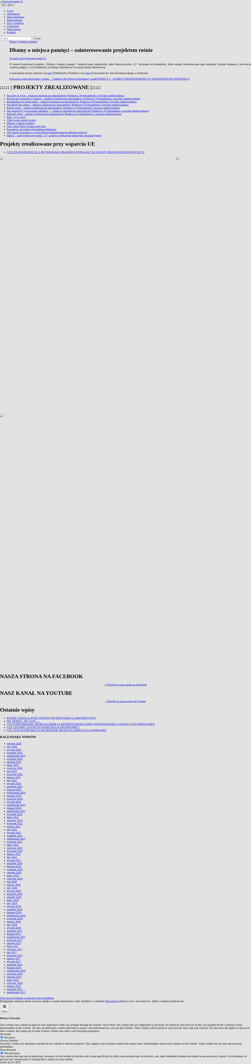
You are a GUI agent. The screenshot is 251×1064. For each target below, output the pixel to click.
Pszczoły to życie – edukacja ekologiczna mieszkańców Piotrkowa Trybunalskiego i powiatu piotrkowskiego (65, 95)
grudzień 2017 (14, 930)
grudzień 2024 (14, 786)
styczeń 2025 (14, 783)
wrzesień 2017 (15, 940)
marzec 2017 (14, 958)
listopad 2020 (14, 866)
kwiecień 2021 (15, 851)
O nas (10, 10)
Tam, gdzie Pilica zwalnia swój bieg (26, 126)
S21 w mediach (15, 23)
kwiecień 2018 (15, 918)
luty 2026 (12, 746)
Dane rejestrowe (15, 17)
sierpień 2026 (14, 743)
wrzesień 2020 (15, 869)
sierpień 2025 (14, 762)
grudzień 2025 (14, 752)
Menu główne (7, 5)
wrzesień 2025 (15, 758)
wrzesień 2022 (15, 814)
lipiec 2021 (13, 844)
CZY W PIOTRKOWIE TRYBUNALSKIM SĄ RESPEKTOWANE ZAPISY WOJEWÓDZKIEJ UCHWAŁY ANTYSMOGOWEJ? (81, 724)
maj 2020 (12, 881)
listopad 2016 (14, 967)
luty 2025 (12, 780)
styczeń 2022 (14, 832)
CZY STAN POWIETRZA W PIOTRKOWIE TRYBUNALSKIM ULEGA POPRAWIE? (57, 730)
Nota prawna (14, 29)
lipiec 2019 (13, 900)
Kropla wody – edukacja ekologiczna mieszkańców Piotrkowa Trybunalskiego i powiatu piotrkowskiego (63, 107)
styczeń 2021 (14, 860)
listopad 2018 (14, 912)
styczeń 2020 (14, 891)
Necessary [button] (5, 1034)
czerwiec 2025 (15, 768)
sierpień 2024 (14, 795)
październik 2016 (16, 970)
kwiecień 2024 (15, 798)
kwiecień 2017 (15, 955)
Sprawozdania (14, 20)
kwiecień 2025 (15, 774)
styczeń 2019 (14, 906)
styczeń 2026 (14, 749)
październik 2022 (16, 811)
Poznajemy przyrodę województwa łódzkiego (31, 129)
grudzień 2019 (14, 894)
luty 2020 (12, 887)
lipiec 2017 (13, 946)
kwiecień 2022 (15, 823)
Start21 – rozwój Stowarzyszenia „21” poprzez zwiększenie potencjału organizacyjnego (54, 135)
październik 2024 (16, 792)
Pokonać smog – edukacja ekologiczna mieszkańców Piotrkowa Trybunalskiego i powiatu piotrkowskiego (64, 114)
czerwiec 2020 (15, 878)
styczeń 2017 (14, 961)
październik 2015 (16, 992)
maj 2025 (12, 771)
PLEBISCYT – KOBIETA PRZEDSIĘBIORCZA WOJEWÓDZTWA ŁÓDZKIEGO (134, 78)
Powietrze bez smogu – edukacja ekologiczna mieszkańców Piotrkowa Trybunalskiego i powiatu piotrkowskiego (68, 104)
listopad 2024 (14, 789)
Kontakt (11, 32)
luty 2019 (12, 903)
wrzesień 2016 (15, 973)
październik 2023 (16, 805)
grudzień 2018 (14, 909)
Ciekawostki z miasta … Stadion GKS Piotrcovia (44, 78)
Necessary (9, 1037)
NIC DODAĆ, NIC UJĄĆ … (23, 721)
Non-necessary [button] (8, 1049)
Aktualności (13, 13)
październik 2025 (16, 755)
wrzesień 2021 (15, 841)
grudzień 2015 (14, 989)
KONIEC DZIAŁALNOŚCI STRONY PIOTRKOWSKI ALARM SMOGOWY (51, 718)
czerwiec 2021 (15, 848)
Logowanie (13, 26)
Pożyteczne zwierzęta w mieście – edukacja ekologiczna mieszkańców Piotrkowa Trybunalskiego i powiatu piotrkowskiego (73, 98)
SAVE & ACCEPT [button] (10, 1062)
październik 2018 (16, 915)
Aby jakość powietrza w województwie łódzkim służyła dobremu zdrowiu (47, 132)
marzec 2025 (14, 777)
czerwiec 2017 (15, 949)
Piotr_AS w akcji (16, 117)
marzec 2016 (14, 986)
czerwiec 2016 (15, 983)
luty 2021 (12, 857)
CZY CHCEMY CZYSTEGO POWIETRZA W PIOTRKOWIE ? (43, 727)
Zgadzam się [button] (177, 1001)
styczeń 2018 (14, 927)
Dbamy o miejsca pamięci (23, 41)
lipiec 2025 (13, 765)
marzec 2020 (14, 884)
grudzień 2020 (14, 863)
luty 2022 (12, 829)
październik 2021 (16, 838)
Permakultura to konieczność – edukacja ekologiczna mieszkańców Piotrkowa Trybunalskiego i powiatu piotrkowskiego (72, 101)
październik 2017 (16, 937)
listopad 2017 (14, 933)
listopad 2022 (14, 808)
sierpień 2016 (14, 976)
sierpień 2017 (14, 943)
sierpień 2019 (14, 897)
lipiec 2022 (13, 817)
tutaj (49, 73)
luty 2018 (12, 924)
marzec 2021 (14, 854)
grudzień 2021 (14, 835)
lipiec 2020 (13, 875)
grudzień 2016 (14, 964)
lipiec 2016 (13, 980)
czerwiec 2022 (15, 820)
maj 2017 (12, 952)
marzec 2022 (14, 826)
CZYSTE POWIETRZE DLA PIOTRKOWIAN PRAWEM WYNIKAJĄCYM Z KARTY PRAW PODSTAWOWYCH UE (76, 152)
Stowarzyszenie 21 (36, 58)
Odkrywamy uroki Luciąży (21, 120)
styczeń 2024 (14, 801)
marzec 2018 (14, 921)
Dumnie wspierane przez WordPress (34, 998)
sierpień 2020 (14, 872)
